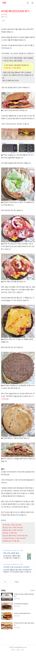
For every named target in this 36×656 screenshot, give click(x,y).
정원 (4, 3)
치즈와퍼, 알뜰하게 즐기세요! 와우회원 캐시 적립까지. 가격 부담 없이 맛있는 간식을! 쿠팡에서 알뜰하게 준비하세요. (17, 571)
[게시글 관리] (10, 582)
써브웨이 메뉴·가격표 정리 (11, 541)
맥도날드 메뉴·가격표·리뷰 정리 (12, 528)
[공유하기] (7, 582)
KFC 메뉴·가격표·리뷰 (9, 533)
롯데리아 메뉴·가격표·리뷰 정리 (12, 530)
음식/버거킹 (4, 14)
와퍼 (9, 45)
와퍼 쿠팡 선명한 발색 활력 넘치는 (12, 553)
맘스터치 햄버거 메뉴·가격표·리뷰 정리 (15, 536)
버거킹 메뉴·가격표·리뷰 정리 (12, 525)
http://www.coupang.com (11, 550)
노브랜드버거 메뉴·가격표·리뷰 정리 (14, 538)
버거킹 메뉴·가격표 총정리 (12, 68)
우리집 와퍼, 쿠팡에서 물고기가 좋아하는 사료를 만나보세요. (12, 557)
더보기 (33, 590)
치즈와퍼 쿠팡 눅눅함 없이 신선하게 (16, 567)
